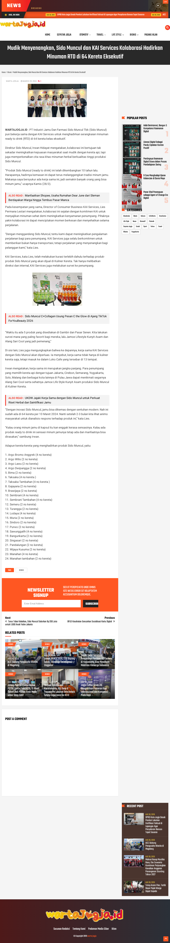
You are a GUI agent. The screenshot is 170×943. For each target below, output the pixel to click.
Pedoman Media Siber (98, 929)
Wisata (125, 231)
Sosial (138, 226)
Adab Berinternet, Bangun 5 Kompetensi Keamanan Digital (155, 128)
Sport (145, 226)
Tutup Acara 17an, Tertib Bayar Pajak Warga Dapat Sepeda (155, 888)
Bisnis (21, 570)
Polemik (151, 221)
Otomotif (142, 221)
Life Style (126, 221)
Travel (160, 226)
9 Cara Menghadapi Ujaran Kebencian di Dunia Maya (154, 177)
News (134, 221)
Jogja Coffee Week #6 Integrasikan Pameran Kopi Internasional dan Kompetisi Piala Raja (94, 690)
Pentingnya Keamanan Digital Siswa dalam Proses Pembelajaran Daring (155, 162)
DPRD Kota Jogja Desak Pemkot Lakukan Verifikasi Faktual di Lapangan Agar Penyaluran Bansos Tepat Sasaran (90, 15)
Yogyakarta (135, 231)
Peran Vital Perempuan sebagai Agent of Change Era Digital (155, 195)
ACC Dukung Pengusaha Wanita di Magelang (23, 663)
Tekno (153, 226)
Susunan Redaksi (61, 929)
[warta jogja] (85, 922)
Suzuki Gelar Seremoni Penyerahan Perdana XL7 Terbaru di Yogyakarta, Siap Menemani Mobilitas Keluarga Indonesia (96, 660)
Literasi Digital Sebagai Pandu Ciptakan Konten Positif (153, 145)
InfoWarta (152, 216)
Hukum (143, 216)
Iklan (114, 929)
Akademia (126, 216)
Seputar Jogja (127, 226)
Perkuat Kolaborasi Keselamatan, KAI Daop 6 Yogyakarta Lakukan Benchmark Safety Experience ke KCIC (59, 690)
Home (47, 35)
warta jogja (91, 936)
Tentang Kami (79, 929)
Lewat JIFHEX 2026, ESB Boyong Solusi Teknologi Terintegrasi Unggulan (59, 662)
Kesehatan (162, 216)
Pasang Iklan (150, 35)
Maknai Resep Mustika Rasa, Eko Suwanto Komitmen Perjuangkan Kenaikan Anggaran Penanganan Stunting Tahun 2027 (155, 867)
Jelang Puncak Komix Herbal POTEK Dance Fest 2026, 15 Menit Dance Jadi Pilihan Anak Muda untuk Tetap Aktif (23, 690)
